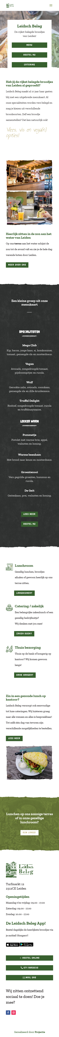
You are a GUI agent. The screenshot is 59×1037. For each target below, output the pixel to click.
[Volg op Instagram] (13, 1012)
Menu (29, 45)
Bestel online (31, 958)
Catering (29, 65)
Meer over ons (17, 265)
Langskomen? (24, 593)
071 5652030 (31, 968)
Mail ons (31, 978)
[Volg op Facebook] (8, 1012)
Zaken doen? (24, 634)
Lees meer (29, 514)
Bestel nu (29, 55)
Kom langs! (29, 833)
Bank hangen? (24, 675)
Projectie (40, 1032)
